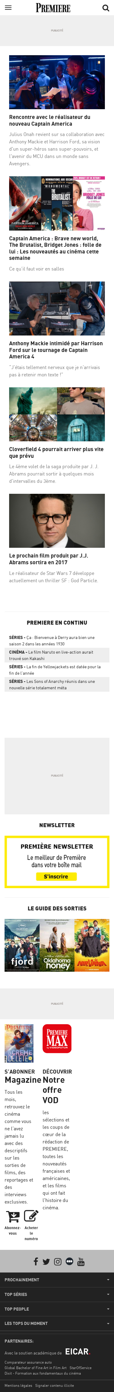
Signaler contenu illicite (54, 1385)
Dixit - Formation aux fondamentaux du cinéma (43, 1373)
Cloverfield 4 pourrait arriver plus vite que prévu (56, 452)
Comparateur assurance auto (28, 1362)
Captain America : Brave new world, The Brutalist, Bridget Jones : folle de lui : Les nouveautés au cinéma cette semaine (55, 248)
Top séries (16, 1294)
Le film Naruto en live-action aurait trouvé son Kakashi (51, 655)
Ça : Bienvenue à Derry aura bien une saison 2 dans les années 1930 (52, 640)
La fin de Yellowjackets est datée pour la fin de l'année (55, 670)
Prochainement (22, 1279)
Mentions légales (18, 1385)
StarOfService (81, 1367)
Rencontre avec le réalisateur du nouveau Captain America (49, 120)
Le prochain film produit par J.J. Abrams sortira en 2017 (48, 558)
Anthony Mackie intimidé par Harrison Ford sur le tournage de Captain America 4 (56, 350)
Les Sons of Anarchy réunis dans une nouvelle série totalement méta (52, 684)
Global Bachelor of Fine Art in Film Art (36, 1367)
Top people (17, 1309)
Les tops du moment (26, 1323)
